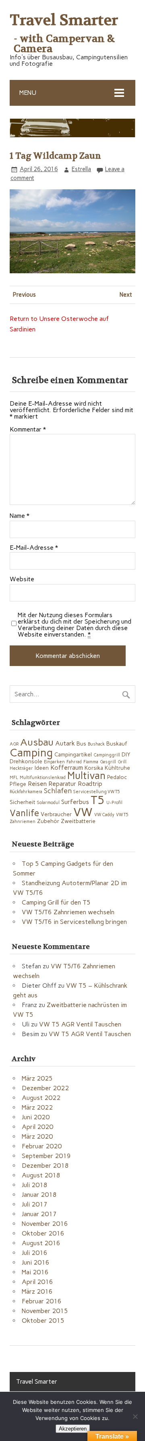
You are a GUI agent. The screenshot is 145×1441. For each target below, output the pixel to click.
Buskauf (116, 743)
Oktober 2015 (43, 1320)
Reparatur (62, 784)
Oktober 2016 (43, 1233)
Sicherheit (22, 802)
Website (22, 579)
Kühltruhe (117, 767)
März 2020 (37, 1136)
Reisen (37, 784)
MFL (14, 777)
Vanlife (24, 813)
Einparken (54, 761)
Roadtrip (90, 784)
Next (126, 294)
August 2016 (41, 1243)
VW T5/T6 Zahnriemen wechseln (68, 912)
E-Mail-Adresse (34, 548)
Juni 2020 (36, 1117)
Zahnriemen (22, 821)
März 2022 (37, 1107)
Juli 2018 (35, 1185)
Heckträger (21, 768)
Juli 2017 (35, 1204)
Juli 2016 (35, 1253)
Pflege (18, 784)
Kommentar (28, 429)
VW (83, 812)
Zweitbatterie (78, 821)
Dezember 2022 (45, 1088)
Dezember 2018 (45, 1165)
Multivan (86, 775)
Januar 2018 (39, 1194)
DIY (126, 754)
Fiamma (90, 761)
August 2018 (41, 1175)
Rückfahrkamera (26, 791)
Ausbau (37, 742)
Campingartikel (73, 754)
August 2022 (41, 1098)
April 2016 (37, 1282)
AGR (14, 744)
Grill (122, 761)
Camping (31, 752)
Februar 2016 (42, 1301)
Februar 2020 (42, 1146)
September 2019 (46, 1156)
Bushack (96, 744)
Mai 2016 (35, 1272)
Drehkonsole (26, 761)
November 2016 (45, 1223)
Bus (81, 743)
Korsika (94, 767)
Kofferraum (66, 767)
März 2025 (37, 1078)
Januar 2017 (39, 1214)
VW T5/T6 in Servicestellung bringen (74, 922)
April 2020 (37, 1127)
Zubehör (48, 821)
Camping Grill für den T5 (56, 902)
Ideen (42, 767)
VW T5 (122, 814)
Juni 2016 (36, 1262)
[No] (135, 1416)
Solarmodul (48, 802)
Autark (65, 743)
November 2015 (45, 1311)
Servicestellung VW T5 (96, 791)
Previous (24, 294)
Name (19, 516)
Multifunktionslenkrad (43, 777)
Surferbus (75, 802)
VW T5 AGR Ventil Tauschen (80, 1024)
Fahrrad (74, 761)
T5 (98, 800)
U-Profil (114, 802)
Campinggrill (106, 755)
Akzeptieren (73, 1429)
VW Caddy (104, 814)
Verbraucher (56, 814)
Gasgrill (108, 761)
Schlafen (58, 790)
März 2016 (37, 1291)
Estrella (81, 169)
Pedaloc (117, 777)
